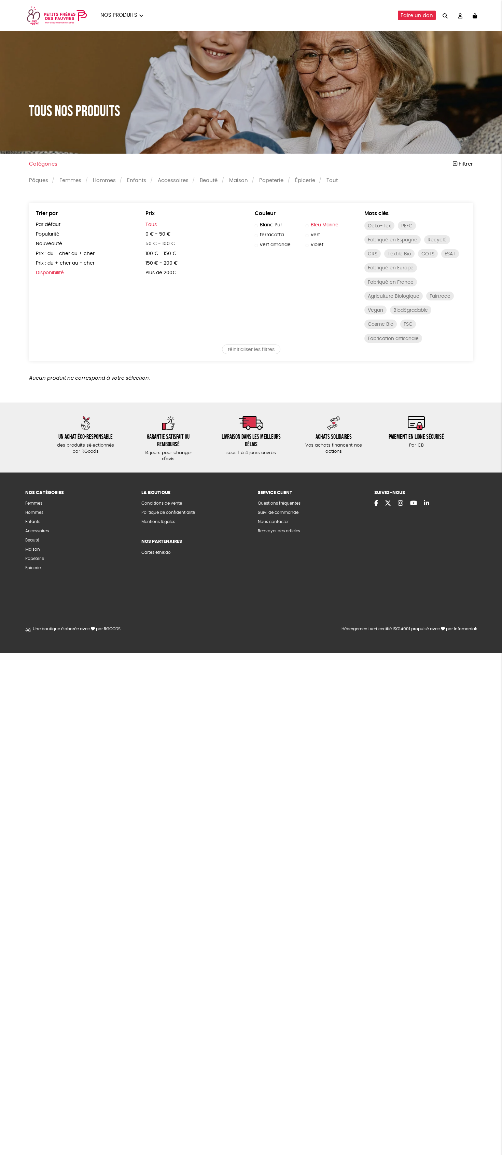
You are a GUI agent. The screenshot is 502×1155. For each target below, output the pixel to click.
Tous (151, 224)
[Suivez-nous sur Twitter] (388, 504)
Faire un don (417, 15)
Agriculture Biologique (393, 296)
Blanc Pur (271, 225)
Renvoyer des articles (279, 531)
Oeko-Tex (379, 226)
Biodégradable (410, 310)
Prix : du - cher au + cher (65, 253)
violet (317, 244)
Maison (238, 180)
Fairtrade (440, 296)
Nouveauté (49, 243)
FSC (408, 324)
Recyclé (437, 240)
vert (315, 235)
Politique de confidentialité (168, 512)
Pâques (38, 180)
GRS (372, 254)
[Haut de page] (488, 1128)
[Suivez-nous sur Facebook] (376, 504)
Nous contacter (273, 522)
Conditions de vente (161, 503)
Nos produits (118, 15)
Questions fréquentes (279, 503)
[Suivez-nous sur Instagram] (400, 504)
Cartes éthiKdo (156, 552)
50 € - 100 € (160, 243)
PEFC (407, 226)
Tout (332, 180)
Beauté (209, 180)
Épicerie (305, 180)
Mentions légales (158, 522)
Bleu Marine (324, 225)
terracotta (272, 235)
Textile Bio (399, 254)
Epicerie (33, 568)
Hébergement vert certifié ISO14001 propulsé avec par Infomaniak (409, 629)
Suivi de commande (278, 512)
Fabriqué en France (391, 282)
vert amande (275, 244)
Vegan (375, 310)
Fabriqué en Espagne (392, 240)
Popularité (47, 234)
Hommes (104, 180)
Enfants (136, 180)
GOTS (427, 254)
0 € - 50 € (157, 234)
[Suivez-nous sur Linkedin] (426, 504)
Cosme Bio (380, 324)
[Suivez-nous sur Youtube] (413, 504)
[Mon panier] (475, 15)
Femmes (70, 180)
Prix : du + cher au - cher (65, 263)
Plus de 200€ (160, 272)
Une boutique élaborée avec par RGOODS (77, 629)
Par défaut (48, 224)
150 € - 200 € (161, 263)
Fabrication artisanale (393, 338)
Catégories (43, 164)
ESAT (450, 254)
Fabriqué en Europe (391, 268)
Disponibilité (50, 272)
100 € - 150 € (160, 253)
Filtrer (465, 164)
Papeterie (271, 180)
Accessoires (173, 180)
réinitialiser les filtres (251, 349)
